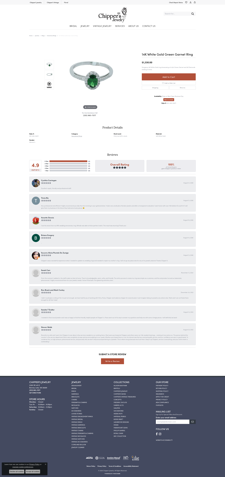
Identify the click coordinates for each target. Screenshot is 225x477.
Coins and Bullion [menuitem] (78, 444)
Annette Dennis (47, 217)
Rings (43, 35)
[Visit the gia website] (100, 458)
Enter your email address (166, 417)
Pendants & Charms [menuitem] (79, 402)
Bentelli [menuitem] (117, 388)
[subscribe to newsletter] (192, 422)
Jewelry (85, 25)
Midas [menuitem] (116, 425)
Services (120, 25)
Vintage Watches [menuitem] (78, 439)
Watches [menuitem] (74, 408)
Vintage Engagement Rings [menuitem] (82, 416)
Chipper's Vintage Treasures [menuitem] (125, 397)
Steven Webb (46, 327)
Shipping (155, 88)
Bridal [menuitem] (74, 388)
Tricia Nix (45, 198)
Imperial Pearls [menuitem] (120, 416)
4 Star (47, 164)
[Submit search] (193, 14)
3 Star (47, 166)
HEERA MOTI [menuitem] (118, 413)
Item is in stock (168, 100)
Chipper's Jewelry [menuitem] (121, 391)
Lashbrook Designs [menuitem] (121, 422)
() (89, 161)
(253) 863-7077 (89, 115)
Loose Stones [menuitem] (76, 413)
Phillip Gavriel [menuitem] (119, 430)
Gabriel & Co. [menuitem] (119, 405)
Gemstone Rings (51, 35)
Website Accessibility (164, 440)
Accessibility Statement (131, 466)
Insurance (160, 394)
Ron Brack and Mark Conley (52, 290)
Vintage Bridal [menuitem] (77, 419)
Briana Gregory (47, 235)
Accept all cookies (32, 471)
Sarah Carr (45, 270)
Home (31, 35)
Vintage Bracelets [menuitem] (78, 427)
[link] (35, 2)
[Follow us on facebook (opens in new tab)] (157, 434)
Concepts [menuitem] (117, 399)
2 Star (47, 168)
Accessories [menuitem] (76, 411)
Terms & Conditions (115, 466)
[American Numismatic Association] (135, 458)
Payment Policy (162, 385)
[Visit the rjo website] (126, 458)
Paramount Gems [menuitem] (121, 427)
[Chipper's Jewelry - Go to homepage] (113, 14)
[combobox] (176, 14)
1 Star (47, 171)
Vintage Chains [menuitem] (77, 430)
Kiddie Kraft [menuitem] (118, 419)
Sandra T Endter (47, 309)
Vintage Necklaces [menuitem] (78, 436)
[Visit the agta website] (89, 458)
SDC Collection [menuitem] (120, 436)
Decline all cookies (17, 471)
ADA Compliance (162, 402)
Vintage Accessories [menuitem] (79, 442)
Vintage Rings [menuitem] (76, 422)
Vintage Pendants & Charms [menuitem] (82, 433)
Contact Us (148, 25)
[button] (186, 2)
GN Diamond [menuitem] (118, 411)
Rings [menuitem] (73, 391)
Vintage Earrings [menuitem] (78, 425)
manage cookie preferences (22, 467)
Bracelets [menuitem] (75, 397)
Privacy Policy (162, 399)
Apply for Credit (162, 397)
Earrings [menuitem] (75, 394)
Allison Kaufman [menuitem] (120, 385)
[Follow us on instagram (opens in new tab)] (160, 434)
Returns (182, 88)
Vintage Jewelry (102, 25)
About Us (133, 25)
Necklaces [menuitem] (75, 405)
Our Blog (159, 405)
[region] (90, 75)
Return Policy (161, 388)
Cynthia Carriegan (48, 180)
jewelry (37, 35)
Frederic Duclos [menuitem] (120, 402)
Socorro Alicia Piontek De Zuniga (54, 252)
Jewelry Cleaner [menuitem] (77, 447)
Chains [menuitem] (74, 399)
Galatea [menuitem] (117, 408)
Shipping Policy (162, 391)
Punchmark (116, 473)
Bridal (73, 25)
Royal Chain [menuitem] (118, 433)
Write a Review (112, 361)
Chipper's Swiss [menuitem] (120, 394)
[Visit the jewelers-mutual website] (113, 458)
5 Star (47, 161)
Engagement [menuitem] (76, 385)
